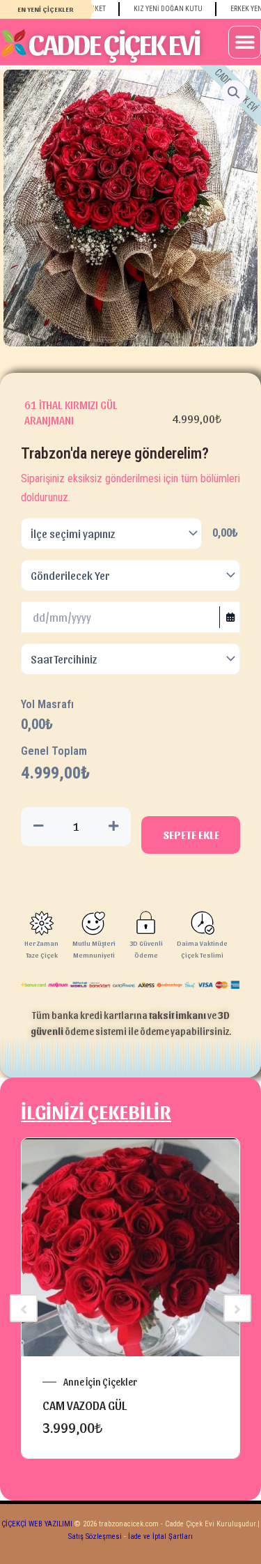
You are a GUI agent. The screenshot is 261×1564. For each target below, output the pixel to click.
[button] (244, 42)
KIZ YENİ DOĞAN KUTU (156, 9)
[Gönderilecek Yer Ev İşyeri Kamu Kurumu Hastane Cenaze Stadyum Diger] (130, 575)
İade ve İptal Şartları (159, 1536)
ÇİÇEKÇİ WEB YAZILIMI (36, 1523)
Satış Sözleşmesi (95, 1536)
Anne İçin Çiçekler (100, 1382)
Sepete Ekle (191, 834)
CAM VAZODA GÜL (84, 1404)
